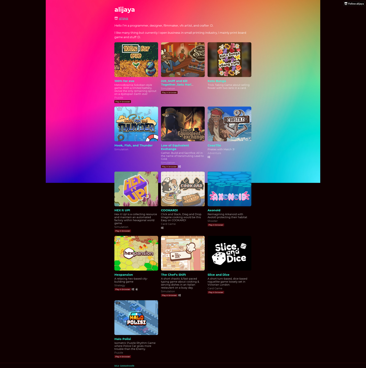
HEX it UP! (122, 210)
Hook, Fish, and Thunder (133, 145)
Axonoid (214, 210)
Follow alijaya (356, 3)
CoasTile (214, 145)
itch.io (116, 365)
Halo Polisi (122, 339)
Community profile (127, 365)
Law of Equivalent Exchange (175, 147)
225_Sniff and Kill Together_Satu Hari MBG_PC (176, 84)
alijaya (123, 18)
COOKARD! (169, 210)
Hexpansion (123, 274)
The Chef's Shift (173, 274)
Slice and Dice (218, 274)
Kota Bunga (217, 81)
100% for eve (124, 81)
